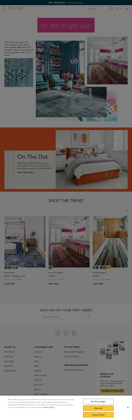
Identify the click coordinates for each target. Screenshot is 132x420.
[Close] (128, 407)
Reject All (98, 408)
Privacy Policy (49, 407)
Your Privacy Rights (98, 401)
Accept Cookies (98, 414)
